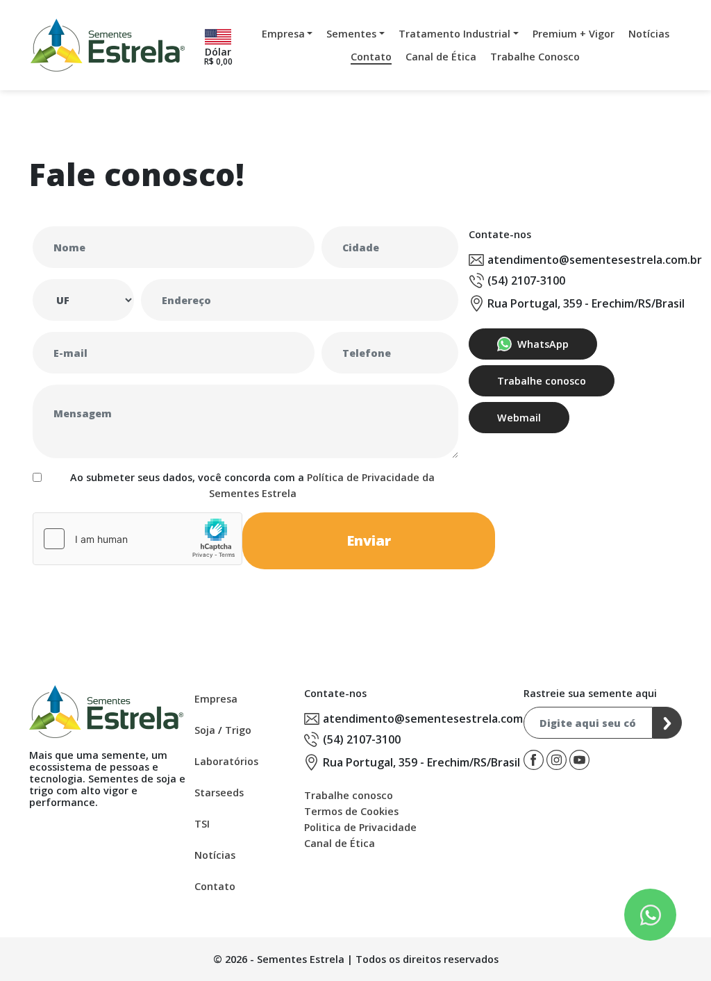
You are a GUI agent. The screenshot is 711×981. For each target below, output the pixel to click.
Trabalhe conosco (541, 380)
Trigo (238, 730)
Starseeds (219, 792)
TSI (202, 823)
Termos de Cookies (351, 811)
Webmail (519, 417)
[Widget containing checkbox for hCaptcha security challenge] (137, 538)
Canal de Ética (440, 56)
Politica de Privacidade (360, 827)
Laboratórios (226, 761)
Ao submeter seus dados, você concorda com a (252, 485)
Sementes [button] (351, 33)
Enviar (368, 540)
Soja (204, 730)
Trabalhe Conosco (535, 56)
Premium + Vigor (573, 33)
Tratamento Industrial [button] (454, 33)
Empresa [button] (283, 33)
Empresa (215, 698)
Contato (371, 56)
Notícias (648, 33)
